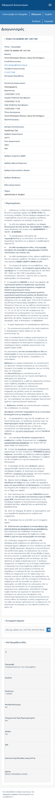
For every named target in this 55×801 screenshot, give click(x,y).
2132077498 (9, 72)
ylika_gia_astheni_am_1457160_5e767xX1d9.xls (25, 630)
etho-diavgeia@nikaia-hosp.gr (15, 65)
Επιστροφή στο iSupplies (15, 14)
